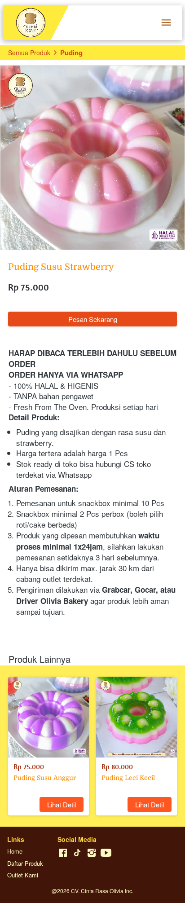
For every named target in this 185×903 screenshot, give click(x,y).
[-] (62, 853)
